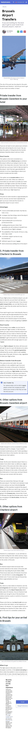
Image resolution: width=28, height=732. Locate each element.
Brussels (4, 6)
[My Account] (26, 2)
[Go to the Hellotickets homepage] (6, 2)
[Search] (13, 2)
